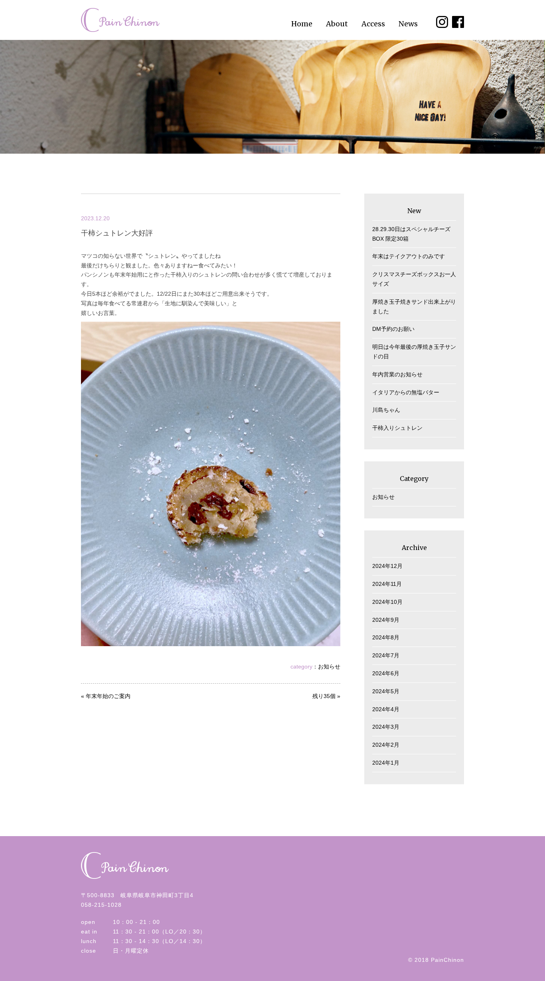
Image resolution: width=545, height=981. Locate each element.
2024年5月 (385, 691)
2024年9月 (385, 620)
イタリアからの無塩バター (405, 392)
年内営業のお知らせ (397, 374)
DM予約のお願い (393, 329)
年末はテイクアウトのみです (408, 256)
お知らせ (329, 666)
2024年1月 (385, 762)
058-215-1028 (101, 905)
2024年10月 (387, 602)
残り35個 (324, 696)
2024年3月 (385, 727)
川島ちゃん (386, 410)
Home (301, 23)
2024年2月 (385, 745)
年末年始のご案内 (108, 696)
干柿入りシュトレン (397, 428)
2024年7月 (385, 655)
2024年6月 (385, 673)
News (408, 23)
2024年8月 (385, 637)
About (337, 23)
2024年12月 (387, 566)
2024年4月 (385, 709)
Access (373, 23)
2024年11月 (387, 584)
